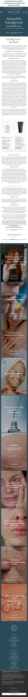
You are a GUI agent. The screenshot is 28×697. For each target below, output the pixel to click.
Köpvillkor (14, 654)
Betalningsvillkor (14, 656)
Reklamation (14, 663)
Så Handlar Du (14, 657)
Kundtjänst (14, 666)
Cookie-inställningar (14, 668)
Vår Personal (14, 646)
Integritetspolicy (14, 653)
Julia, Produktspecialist (14, 353)
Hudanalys (14, 643)
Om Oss (14, 660)
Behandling (14, 644)
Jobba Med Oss (14, 662)
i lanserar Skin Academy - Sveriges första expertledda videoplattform (14, 3)
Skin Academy (14, 638)
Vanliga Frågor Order (14, 659)
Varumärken (14, 641)
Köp (7, 150)
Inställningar (14, 688)
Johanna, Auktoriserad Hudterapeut (14, 32)
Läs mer (14, 267)
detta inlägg (6, 76)
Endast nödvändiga (14, 691)
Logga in (14, 665)
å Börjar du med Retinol (14, 640)
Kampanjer (14, 637)
